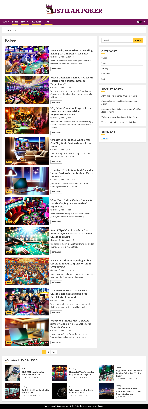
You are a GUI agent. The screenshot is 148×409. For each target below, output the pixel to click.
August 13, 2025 (30, 396)
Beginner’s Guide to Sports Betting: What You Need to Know (129, 373)
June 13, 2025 (66, 300)
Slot (47, 22)
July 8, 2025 (122, 397)
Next (54, 352)
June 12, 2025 (66, 331)
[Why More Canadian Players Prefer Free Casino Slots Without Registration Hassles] (27, 120)
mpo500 (104, 138)
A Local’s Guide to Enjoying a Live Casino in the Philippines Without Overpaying (70, 263)
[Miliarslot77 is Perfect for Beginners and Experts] (59, 373)
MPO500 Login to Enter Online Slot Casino (119, 96)
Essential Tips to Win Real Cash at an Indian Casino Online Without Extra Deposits (72, 173)
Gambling (36, 22)
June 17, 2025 (65, 180)
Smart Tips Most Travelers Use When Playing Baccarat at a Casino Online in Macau (71, 233)
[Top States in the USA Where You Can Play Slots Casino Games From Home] (27, 151)
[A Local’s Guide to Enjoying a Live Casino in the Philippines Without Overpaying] (27, 271)
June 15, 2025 (65, 240)
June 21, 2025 (66, 57)
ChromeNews (86, 406)
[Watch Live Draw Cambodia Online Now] (12, 391)
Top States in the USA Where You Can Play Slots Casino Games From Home (70, 143)
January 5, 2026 (30, 378)
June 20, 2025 (66, 88)
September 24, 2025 (125, 379)
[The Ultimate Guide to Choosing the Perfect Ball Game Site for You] (106, 391)
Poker (15, 22)
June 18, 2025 (66, 150)
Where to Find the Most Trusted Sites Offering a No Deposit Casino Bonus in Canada (70, 324)
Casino (5, 22)
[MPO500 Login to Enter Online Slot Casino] (12, 373)
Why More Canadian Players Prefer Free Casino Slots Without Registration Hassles (71, 111)
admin (54, 57)
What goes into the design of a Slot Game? (119, 122)
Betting (25, 22)
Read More (56, 69)
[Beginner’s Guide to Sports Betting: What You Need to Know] (106, 373)
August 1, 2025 (76, 396)
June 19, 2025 (66, 118)
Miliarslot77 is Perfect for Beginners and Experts (81, 373)
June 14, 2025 (66, 270)
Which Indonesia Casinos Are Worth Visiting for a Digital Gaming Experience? (71, 81)
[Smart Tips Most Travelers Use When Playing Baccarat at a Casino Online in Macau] (27, 241)
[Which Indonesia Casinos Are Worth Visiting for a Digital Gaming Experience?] (27, 90)
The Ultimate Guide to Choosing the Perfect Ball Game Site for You (128, 391)
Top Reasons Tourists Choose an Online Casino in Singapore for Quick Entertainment (69, 294)
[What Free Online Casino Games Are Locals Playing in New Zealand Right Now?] (27, 211)
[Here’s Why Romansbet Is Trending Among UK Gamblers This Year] (27, 60)
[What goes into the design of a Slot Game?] (59, 391)
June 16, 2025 (66, 210)
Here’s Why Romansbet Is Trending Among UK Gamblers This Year (71, 52)
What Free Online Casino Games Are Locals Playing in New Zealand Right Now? (72, 203)
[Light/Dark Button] (139, 22)
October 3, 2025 (77, 378)
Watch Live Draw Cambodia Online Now (119, 117)
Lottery (24, 387)
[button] (144, 22)
